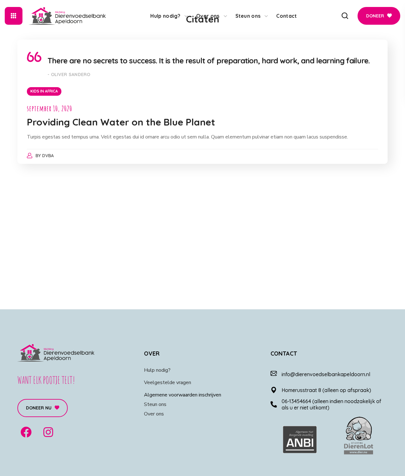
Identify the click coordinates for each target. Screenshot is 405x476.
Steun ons (155, 404)
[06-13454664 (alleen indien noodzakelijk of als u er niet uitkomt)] (274, 404)
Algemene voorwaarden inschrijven (182, 394)
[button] (345, 16)
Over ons (154, 413)
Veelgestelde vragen (167, 382)
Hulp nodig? (157, 370)
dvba (48, 155)
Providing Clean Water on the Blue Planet (121, 122)
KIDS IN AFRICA (44, 91)
